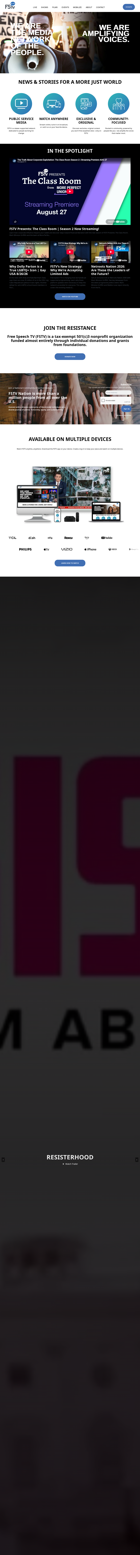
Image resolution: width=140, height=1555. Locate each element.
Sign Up (127, 409)
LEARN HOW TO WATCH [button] (70, 563)
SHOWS (44, 7)
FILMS (55, 7)
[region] (70, 42)
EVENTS (65, 7)
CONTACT (100, 7)
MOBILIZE (77, 7)
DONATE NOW (70, 357)
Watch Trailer (71, 1167)
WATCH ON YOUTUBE (70, 297)
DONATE (129, 7)
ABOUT (89, 7)
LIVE (35, 7)
